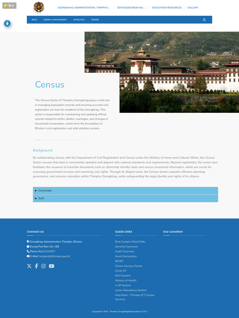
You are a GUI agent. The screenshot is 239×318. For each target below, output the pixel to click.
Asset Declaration (126, 256)
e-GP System (123, 285)
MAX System (123, 275)
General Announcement (55, 20)
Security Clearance (126, 246)
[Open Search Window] (204, 19)
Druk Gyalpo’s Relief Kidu (130, 241)
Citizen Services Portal (128, 266)
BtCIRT (119, 261)
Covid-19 (120, 271)
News (34, 20)
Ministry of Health (125, 280)
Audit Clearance (124, 251)
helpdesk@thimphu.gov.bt (54, 256)
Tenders (95, 20)
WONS (144, 311)
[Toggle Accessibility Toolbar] (7, 23)
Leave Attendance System (130, 290)
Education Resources (167, 7)
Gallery (192, 7)
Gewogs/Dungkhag (130, 7)
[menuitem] (86, 7)
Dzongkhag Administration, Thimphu (83, 7)
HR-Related (78, 20)
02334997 (48, 251)
